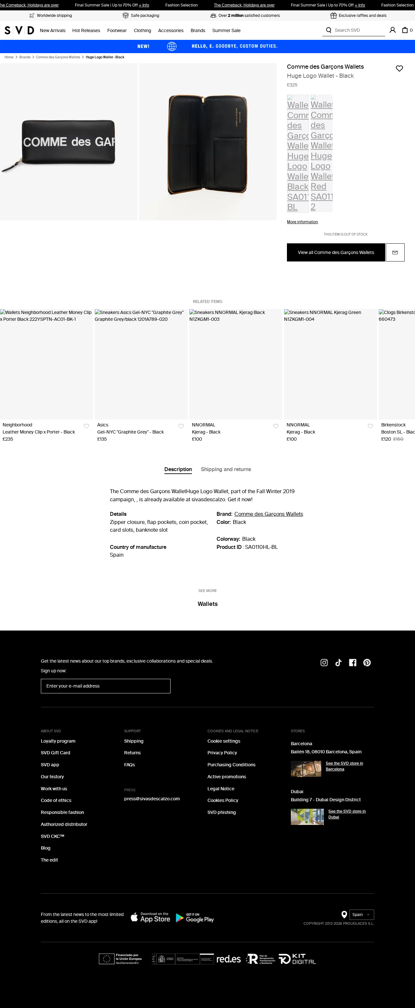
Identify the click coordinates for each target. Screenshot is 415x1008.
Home (9, 57)
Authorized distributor (64, 824)
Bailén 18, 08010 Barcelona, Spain (326, 752)
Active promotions (227, 777)
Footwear (117, 30)
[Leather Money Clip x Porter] (46, 364)
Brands (198, 30)
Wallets (208, 604)
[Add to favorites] (399, 68)
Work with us (54, 789)
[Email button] (395, 252)
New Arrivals (52, 30)
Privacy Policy (222, 753)
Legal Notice (221, 789)
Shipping (134, 741)
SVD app (50, 765)
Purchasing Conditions (231, 765)
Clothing (142, 30)
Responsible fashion (62, 812)
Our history (52, 777)
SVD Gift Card (55, 753)
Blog (46, 848)
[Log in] (392, 30)
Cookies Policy (223, 800)
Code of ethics (56, 800)
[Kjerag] (235, 364)
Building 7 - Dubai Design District (326, 800)
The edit (49, 860)
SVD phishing (222, 812)
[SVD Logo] (19, 30)
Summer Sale (226, 30)
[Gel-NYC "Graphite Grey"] (141, 364)
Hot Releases (86, 30)
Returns (132, 753)
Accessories (171, 30)
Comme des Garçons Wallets (58, 57)
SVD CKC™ (52, 836)
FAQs (129, 765)
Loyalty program (58, 741)
